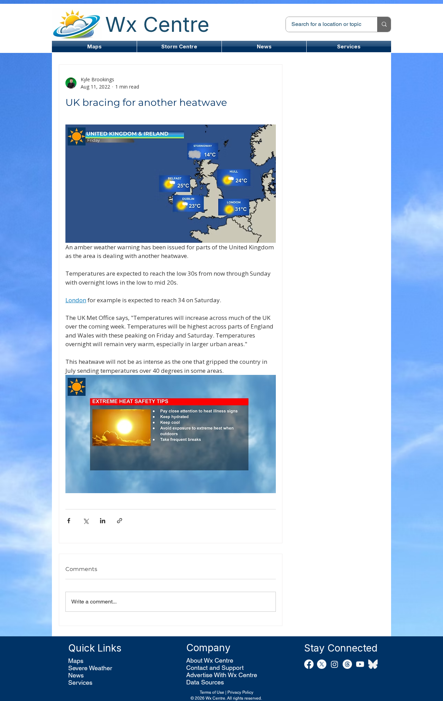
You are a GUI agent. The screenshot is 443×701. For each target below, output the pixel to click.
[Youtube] (360, 664)
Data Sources (205, 682)
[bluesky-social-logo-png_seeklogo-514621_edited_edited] (373, 664)
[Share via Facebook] (68, 520)
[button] (179, 46)
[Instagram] (334, 664)
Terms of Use (212, 692)
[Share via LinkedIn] (102, 520)
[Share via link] (119, 520)
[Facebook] (309, 664)
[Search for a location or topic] (384, 24)
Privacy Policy (240, 692)
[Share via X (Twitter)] (85, 520)
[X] (321, 664)
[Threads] (347, 664)
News (76, 675)
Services (80, 682)
